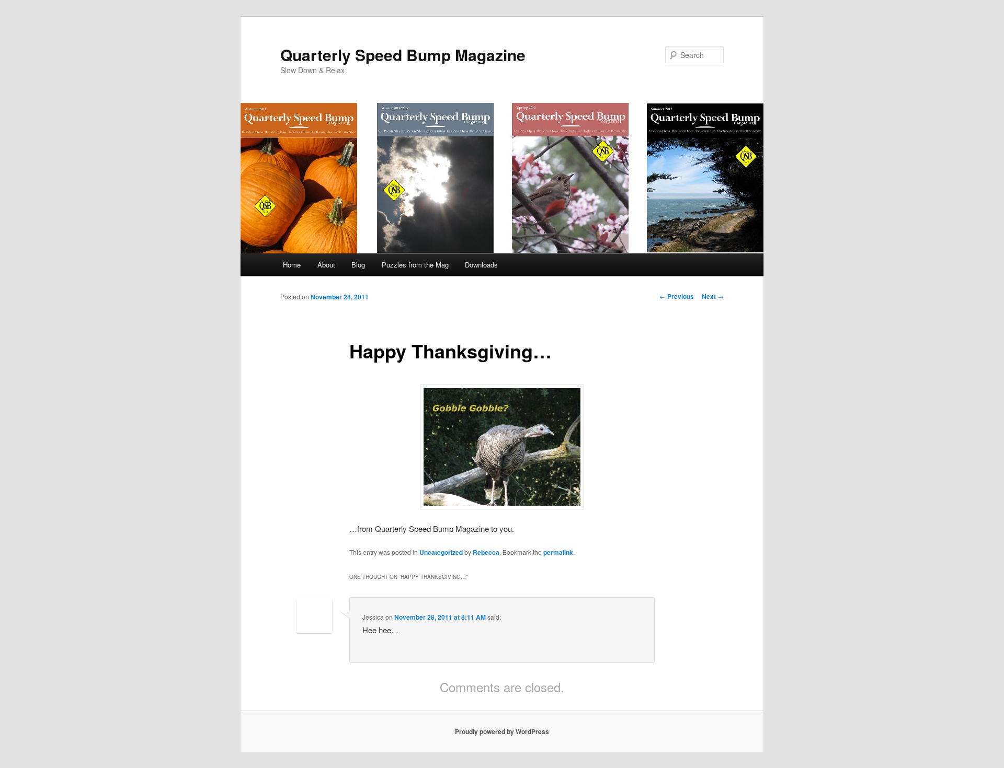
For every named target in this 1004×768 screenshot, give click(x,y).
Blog (358, 265)
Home (292, 265)
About (326, 265)
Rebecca (486, 552)
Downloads (481, 265)
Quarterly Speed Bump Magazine (403, 54)
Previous (676, 296)
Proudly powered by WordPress (502, 731)
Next (713, 296)
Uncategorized (441, 552)
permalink (558, 552)
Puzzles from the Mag (415, 265)
